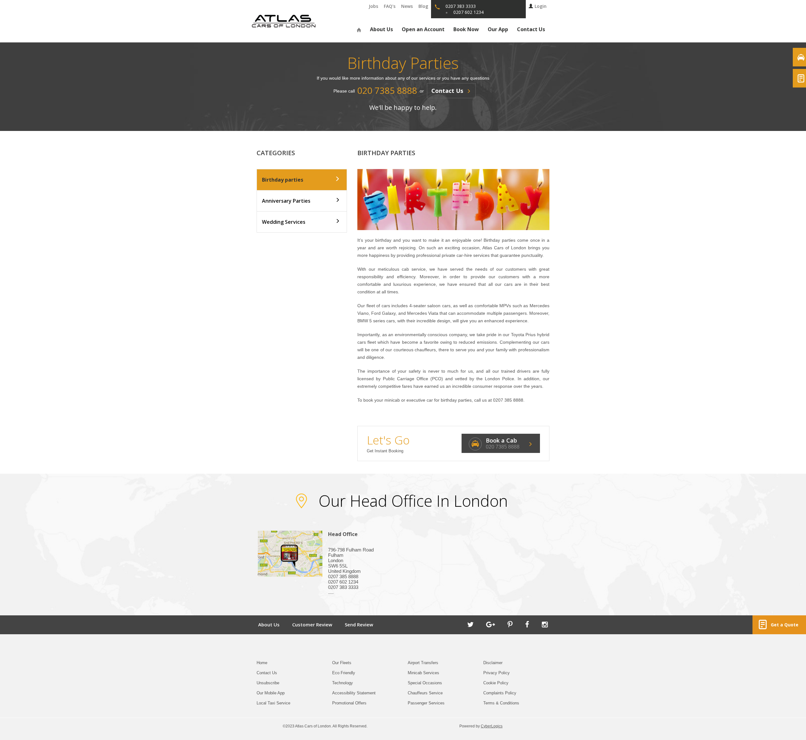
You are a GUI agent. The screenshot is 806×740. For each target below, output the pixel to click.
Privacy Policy (496, 672)
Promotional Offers (349, 703)
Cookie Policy (495, 683)
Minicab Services (423, 672)
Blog (423, 6)
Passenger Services (426, 703)
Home (262, 662)
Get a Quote (783, 625)
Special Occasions (425, 683)
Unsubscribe (268, 683)
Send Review (359, 624)
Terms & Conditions (501, 703)
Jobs (373, 6)
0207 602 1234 (468, 12)
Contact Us (531, 29)
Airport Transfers (423, 662)
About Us (381, 29)
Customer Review (312, 624)
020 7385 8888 (502, 446)
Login (541, 6)
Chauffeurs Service (425, 693)
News (407, 6)
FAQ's (389, 6)
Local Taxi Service (273, 703)
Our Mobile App (271, 693)
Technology (342, 683)
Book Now (466, 29)
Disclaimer (492, 662)
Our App (498, 29)
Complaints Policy (499, 693)
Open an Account (423, 29)
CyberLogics (491, 726)
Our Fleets (341, 662)
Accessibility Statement (354, 693)
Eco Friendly (343, 672)
